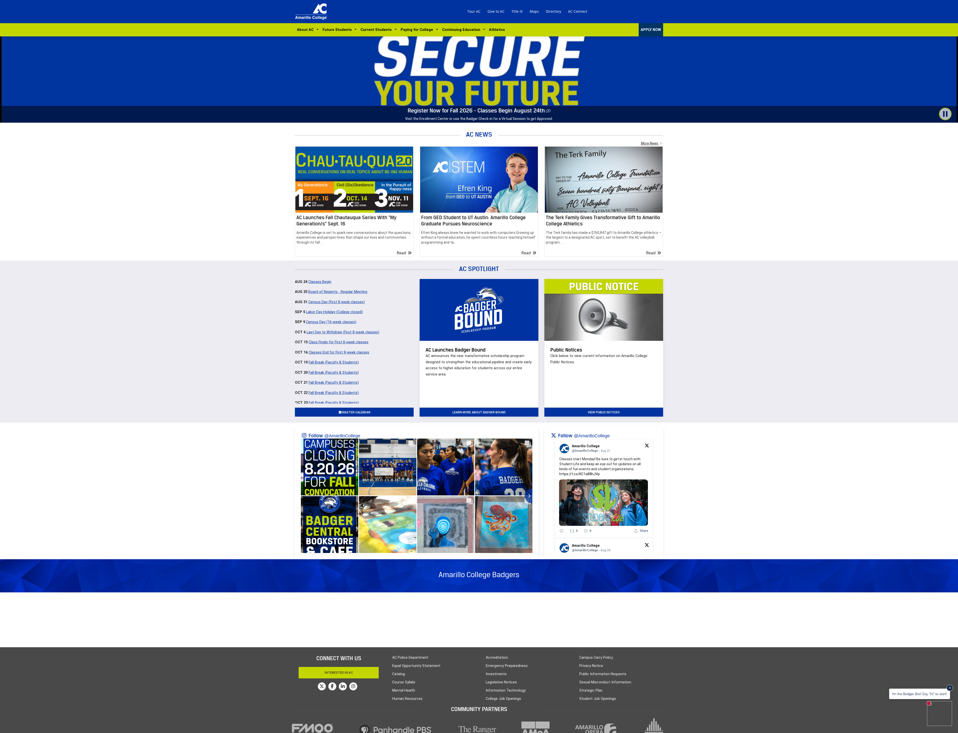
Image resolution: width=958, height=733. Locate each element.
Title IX (517, 11)
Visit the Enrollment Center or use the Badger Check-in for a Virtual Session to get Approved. (479, 119)
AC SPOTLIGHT (479, 269)
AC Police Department (410, 657)
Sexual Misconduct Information (605, 682)
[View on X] (647, 445)
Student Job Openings (597, 699)
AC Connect (577, 11)
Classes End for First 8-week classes (339, 352)
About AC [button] (306, 30)
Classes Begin (319, 282)
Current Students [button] (377, 30)
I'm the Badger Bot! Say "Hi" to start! (919, 694)
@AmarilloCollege (342, 435)
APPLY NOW (651, 30)
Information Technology (506, 690)
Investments (496, 674)
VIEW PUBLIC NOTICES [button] (604, 412)
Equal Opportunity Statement (416, 666)
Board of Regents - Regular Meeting (337, 292)
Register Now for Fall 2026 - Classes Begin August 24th (476, 110)
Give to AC (495, 11)
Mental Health (403, 690)
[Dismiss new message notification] (950, 688)
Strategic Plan (590, 690)
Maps (534, 11)
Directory (553, 11)
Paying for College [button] (418, 30)
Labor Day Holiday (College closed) (334, 312)
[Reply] (561, 531)
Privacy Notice (591, 666)
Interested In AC (339, 672)
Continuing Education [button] (462, 30)
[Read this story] (354, 179)
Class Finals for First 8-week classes (338, 342)
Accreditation (497, 657)
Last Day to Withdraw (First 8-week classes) (343, 332)
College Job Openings (503, 699)
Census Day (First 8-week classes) (336, 302)
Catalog (398, 674)
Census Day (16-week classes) (331, 322)
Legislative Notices (501, 682)
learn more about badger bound (479, 412)
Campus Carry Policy (596, 657)
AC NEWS (479, 134)
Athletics (497, 30)
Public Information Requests (602, 674)
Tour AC (473, 11)
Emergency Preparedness (507, 666)
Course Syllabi (403, 682)
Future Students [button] (338, 30)
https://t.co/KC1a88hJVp (579, 474)
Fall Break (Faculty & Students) (334, 362)
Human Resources (407, 699)
